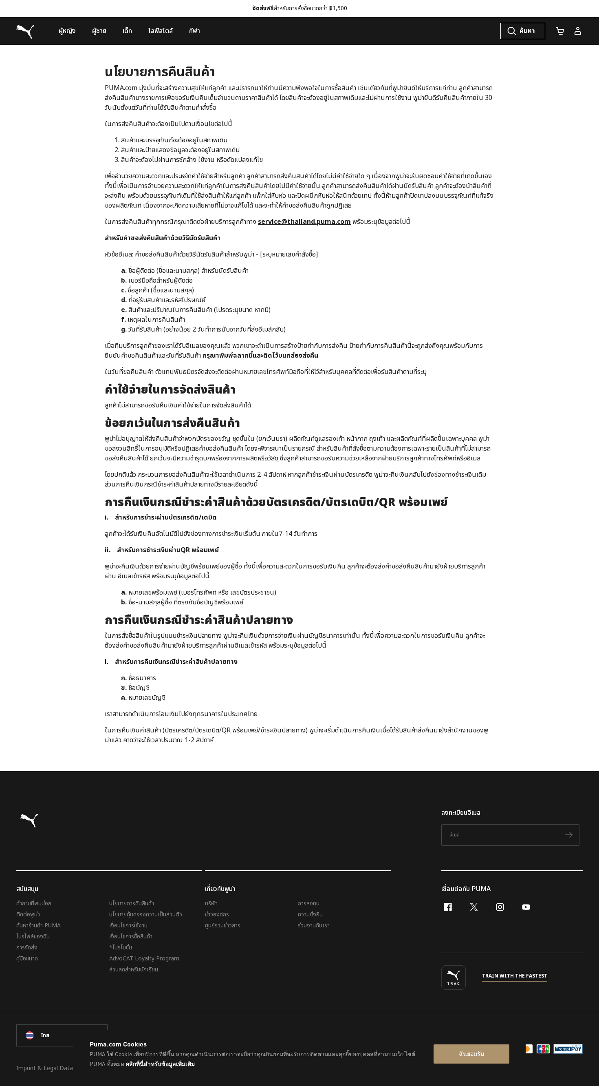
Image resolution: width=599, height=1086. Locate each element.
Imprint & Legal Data (44, 1068)
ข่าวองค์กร (217, 914)
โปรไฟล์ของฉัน (33, 936)
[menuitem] (67, 31)
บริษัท (211, 903)
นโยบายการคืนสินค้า (131, 903)
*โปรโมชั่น (120, 947)
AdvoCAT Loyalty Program (144, 958)
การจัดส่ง (26, 947)
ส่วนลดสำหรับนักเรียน (133, 969)
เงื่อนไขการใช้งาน (128, 925)
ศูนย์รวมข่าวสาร (222, 925)
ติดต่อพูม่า (28, 914)
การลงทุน (308, 903)
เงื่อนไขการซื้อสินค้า (130, 936)
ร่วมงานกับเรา (314, 925)
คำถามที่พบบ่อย (33, 903)
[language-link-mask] (62, 1035)
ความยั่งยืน (310, 914)
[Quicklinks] (578, 31)
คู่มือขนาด (27, 958)
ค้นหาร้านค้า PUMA (38, 925)
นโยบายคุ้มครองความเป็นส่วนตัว (145, 914)
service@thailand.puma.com (304, 222)
